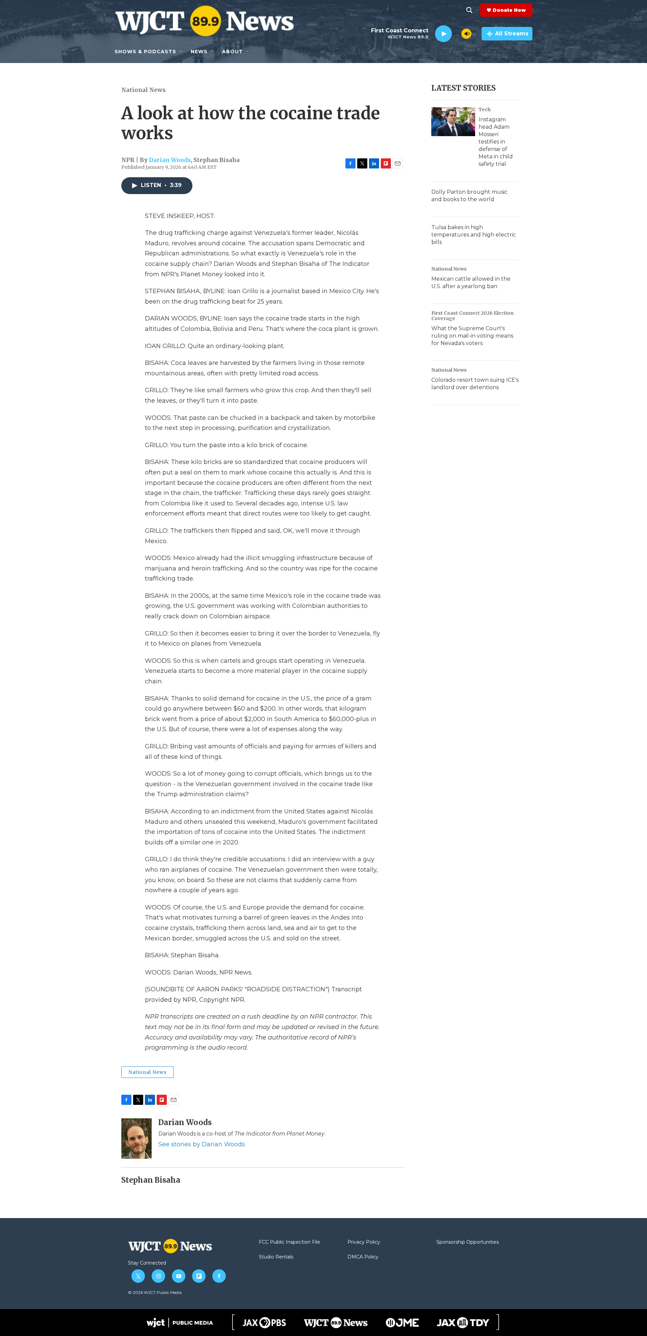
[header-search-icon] (469, 10)
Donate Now (509, 10)
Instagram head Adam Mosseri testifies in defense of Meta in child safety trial (496, 141)
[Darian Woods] (136, 1138)
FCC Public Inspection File (289, 1242)
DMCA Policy (362, 1257)
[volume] (466, 34)
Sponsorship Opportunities (467, 1242)
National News (143, 90)
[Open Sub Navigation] (181, 51)
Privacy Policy (363, 1242)
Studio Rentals (276, 1257)
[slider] (456, 33)
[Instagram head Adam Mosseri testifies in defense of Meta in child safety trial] (453, 121)
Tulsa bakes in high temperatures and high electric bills (473, 234)
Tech (485, 109)
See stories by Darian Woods (201, 1144)
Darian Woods (170, 160)
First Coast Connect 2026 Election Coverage (472, 315)
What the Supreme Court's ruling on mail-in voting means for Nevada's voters (472, 335)
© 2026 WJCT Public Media (155, 1292)
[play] (443, 34)
